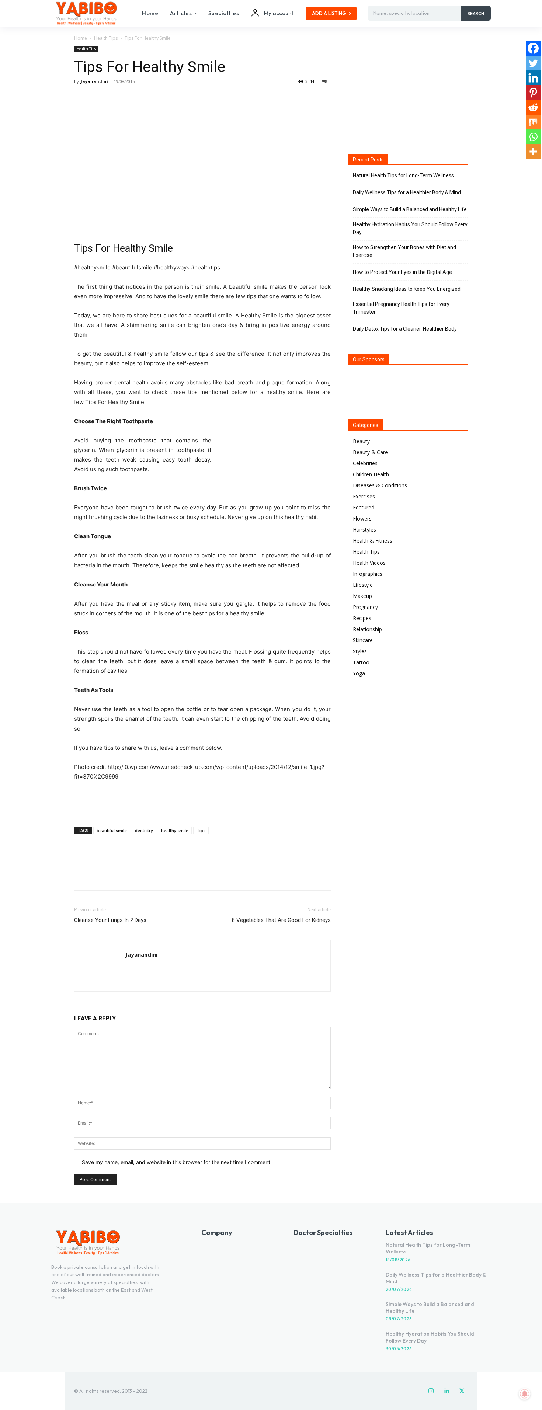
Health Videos (369, 562)
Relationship (367, 629)
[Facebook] (81, 98)
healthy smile (174, 830)
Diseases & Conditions (380, 485)
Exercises (364, 496)
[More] (149, 98)
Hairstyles (364, 529)
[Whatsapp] (533, 136)
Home (80, 38)
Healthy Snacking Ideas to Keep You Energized (407, 289)
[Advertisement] (202, 802)
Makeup (362, 595)
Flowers (362, 518)
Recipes (362, 618)
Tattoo (361, 662)
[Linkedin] (533, 77)
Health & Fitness (372, 540)
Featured (363, 507)
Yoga (359, 673)
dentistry (144, 830)
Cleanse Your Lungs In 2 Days (110, 920)
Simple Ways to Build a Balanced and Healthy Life (410, 209)
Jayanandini (94, 81)
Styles (360, 651)
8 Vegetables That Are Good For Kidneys (281, 920)
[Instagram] (431, 1391)
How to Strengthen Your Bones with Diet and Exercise (404, 251)
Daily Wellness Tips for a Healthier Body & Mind (407, 192)
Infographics (367, 573)
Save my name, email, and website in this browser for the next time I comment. (177, 1162)
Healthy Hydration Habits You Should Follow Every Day (410, 228)
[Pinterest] (115, 98)
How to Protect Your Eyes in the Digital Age (402, 272)
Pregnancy (365, 606)
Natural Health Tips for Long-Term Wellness (403, 175)
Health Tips (106, 38)
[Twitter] (98, 98)
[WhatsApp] (132, 98)
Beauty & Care (370, 452)
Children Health (371, 474)
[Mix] (533, 122)
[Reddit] (533, 107)
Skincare (363, 640)
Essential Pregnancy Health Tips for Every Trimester (401, 308)
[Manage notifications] (525, 1394)
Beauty (361, 441)
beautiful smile (112, 830)
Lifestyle (363, 584)
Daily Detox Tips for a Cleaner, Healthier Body (405, 329)
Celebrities (365, 463)
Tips (201, 830)
